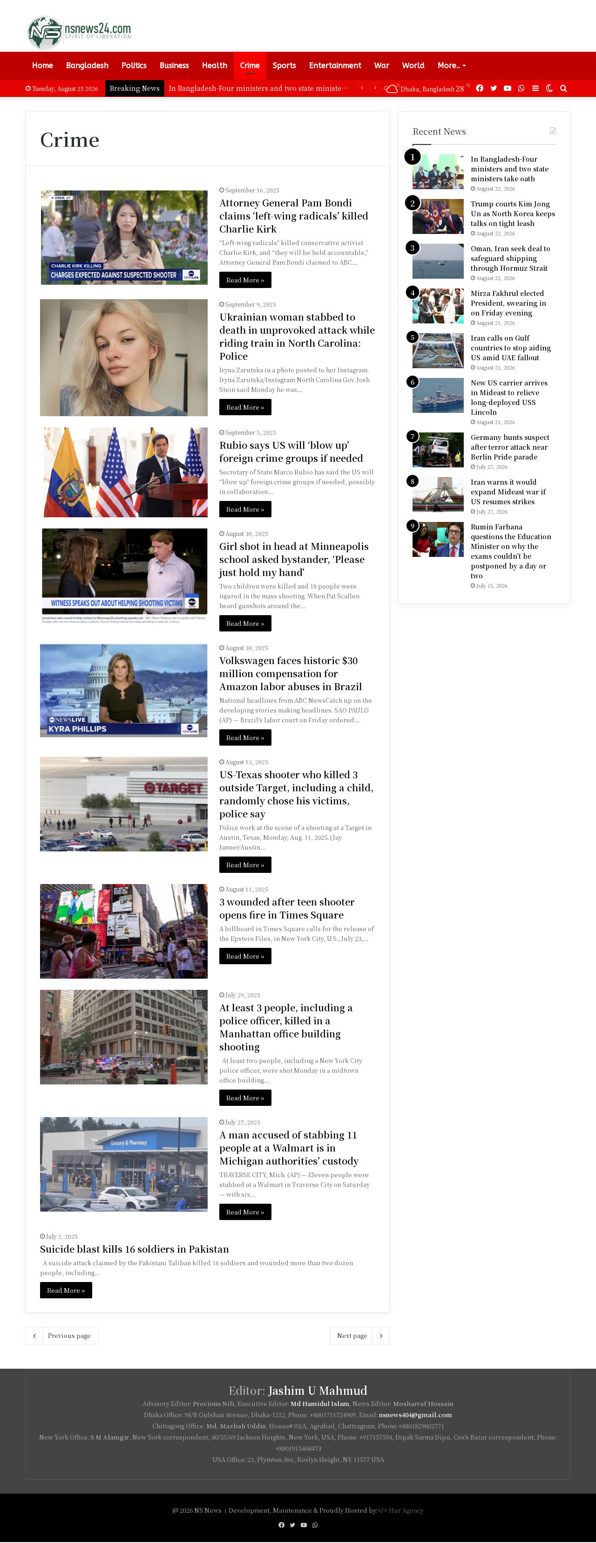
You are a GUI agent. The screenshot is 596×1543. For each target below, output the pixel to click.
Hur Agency (406, 1510)
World (413, 65)
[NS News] (79, 32)
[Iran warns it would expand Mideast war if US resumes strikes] (438, 494)
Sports (284, 65)
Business (174, 65)
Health (214, 65)
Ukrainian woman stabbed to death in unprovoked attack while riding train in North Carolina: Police (297, 336)
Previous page (69, 1335)
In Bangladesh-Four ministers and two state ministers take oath (510, 168)
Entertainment (335, 65)
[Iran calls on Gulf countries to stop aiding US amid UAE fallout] (438, 350)
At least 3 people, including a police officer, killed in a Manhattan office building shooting (286, 1027)
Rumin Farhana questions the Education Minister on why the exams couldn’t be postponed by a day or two (511, 551)
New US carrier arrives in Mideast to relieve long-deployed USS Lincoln (509, 397)
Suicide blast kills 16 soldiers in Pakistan (134, 1248)
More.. (449, 65)
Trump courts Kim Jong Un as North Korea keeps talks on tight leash (513, 213)
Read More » (245, 279)
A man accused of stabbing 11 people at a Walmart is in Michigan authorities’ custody (289, 1147)
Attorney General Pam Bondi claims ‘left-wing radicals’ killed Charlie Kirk (293, 215)
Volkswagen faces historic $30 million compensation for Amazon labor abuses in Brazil (290, 673)
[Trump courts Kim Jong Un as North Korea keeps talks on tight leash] (438, 216)
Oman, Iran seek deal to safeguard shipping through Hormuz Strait (510, 258)
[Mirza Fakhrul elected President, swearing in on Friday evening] (438, 305)
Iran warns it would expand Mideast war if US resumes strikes (508, 491)
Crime (250, 65)
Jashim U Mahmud (317, 1390)
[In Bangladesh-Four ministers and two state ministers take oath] (438, 171)
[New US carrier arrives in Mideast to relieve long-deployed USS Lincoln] (438, 395)
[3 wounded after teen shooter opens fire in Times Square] (124, 931)
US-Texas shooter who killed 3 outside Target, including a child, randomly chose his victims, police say (296, 794)
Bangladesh (87, 65)
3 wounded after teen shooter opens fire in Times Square (287, 908)
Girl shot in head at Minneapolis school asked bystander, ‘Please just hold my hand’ (294, 559)
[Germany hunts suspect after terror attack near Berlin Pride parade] (438, 449)
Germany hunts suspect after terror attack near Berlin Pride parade (510, 446)
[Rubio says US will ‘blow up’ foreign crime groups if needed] (124, 472)
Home (42, 65)
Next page (352, 1335)
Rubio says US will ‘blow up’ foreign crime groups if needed (291, 451)
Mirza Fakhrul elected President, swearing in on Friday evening (508, 302)
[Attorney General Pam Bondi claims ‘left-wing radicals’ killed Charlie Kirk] (124, 234)
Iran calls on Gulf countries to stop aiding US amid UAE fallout (511, 347)
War (381, 65)
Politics (134, 65)
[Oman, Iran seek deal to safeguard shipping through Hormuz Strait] (438, 261)
